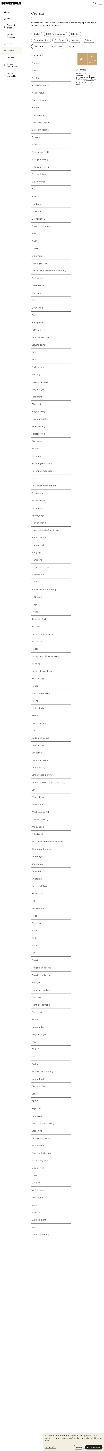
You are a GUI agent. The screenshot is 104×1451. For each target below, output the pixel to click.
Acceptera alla (93, 1447)
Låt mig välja (50, 1447)
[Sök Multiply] (95, 3)
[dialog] (73, 1442)
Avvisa (79, 1447)
